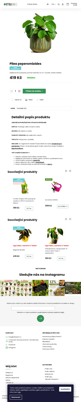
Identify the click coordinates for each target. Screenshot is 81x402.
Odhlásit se (9, 383)
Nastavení (15, 397)
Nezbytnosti (49, 374)
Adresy (8, 380)
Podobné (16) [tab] (21, 108)
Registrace (9, 375)
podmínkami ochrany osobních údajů (51, 312)
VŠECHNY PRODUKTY (52, 379)
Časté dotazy (47, 347)
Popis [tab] (13, 108)
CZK (52, 4)
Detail (29, 208)
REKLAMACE (46, 342)
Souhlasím (65, 389)
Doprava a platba (48, 339)
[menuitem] (32, 4)
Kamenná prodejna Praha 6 (51, 337)
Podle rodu (48, 369)
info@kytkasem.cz (15, 337)
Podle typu (48, 377)
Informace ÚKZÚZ (48, 349)
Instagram (12, 348)
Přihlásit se (41, 318)
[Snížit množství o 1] (11, 91)
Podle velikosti (50, 371)
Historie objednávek (12, 378)
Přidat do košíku (33, 91)
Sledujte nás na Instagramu (42, 274)
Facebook (12, 345)
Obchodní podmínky (49, 344)
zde (19, 392)
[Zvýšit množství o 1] (19, 91)
